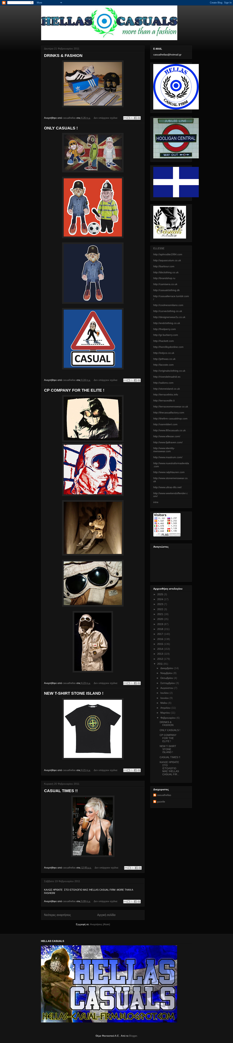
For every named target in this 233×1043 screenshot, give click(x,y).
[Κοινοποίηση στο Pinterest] (139, 118)
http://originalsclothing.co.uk (169, 370)
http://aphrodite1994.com (167, 254)
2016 (160, 639)
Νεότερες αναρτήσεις (57, 914)
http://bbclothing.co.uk (166, 272)
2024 (160, 599)
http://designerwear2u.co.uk (169, 317)
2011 (160, 663)
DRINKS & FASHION (63, 55)
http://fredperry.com (164, 329)
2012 (160, 658)
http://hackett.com (163, 340)
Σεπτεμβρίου (168, 683)
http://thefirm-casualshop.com (170, 418)
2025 (160, 594)
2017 (160, 633)
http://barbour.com (163, 266)
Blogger (133, 1035)
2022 (160, 609)
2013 (160, 653)
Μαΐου (164, 702)
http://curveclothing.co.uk (167, 311)
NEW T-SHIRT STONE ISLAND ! (73, 693)
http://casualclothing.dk (166, 290)
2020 (160, 619)
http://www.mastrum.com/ (167, 457)
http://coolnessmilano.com (168, 305)
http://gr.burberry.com (165, 334)
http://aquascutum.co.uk (167, 260)
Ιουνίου (164, 697)
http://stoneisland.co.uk (166, 388)
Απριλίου (165, 707)
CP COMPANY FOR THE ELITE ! (74, 390)
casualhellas (164, 795)
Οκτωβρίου (167, 677)
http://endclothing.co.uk (166, 323)
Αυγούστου (167, 687)
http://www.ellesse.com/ (166, 436)
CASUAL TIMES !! (61, 790)
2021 (160, 614)
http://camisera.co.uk (165, 284)
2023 (160, 604)
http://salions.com (163, 382)
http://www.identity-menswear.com (164, 450)
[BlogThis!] (128, 118)
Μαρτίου (165, 712)
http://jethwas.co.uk (164, 358)
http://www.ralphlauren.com (169, 472)
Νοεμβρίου (166, 673)
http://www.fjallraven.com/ (168, 442)
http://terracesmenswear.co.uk (170, 406)
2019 (160, 624)
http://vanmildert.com (165, 424)
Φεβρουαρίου (168, 717)
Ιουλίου (164, 692)
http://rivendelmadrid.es (166, 376)
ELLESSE (158, 248)
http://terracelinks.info (165, 394)
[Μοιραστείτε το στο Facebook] (135, 118)
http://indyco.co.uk (163, 352)
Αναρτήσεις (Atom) (100, 924)
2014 (160, 648)
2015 (160, 643)
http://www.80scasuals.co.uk (169, 430)
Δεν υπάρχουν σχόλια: (106, 118)
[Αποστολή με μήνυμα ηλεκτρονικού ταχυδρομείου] (125, 118)
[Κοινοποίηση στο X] (132, 118)
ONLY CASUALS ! (61, 128)
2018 (160, 629)
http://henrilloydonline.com (168, 346)
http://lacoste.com (163, 364)
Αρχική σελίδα (106, 914)
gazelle (161, 801)
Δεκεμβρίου (167, 668)
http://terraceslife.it (164, 400)
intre (155, 502)
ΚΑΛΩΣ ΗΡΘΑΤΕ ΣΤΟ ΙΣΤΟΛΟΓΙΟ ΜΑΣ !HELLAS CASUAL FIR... (170, 768)
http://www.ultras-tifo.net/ (167, 487)
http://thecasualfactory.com (168, 412)
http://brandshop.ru (164, 278)
